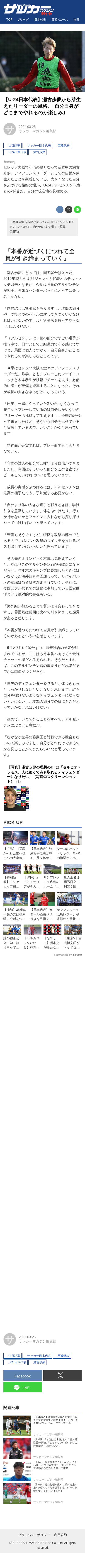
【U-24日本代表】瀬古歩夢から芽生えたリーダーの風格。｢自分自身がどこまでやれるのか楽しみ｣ (42, 106)
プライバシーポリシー (34, 1535)
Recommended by (62, 955)
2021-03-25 (27, 127)
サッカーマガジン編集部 (37, 131)
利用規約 (60, 1535)
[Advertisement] (42, 1142)
